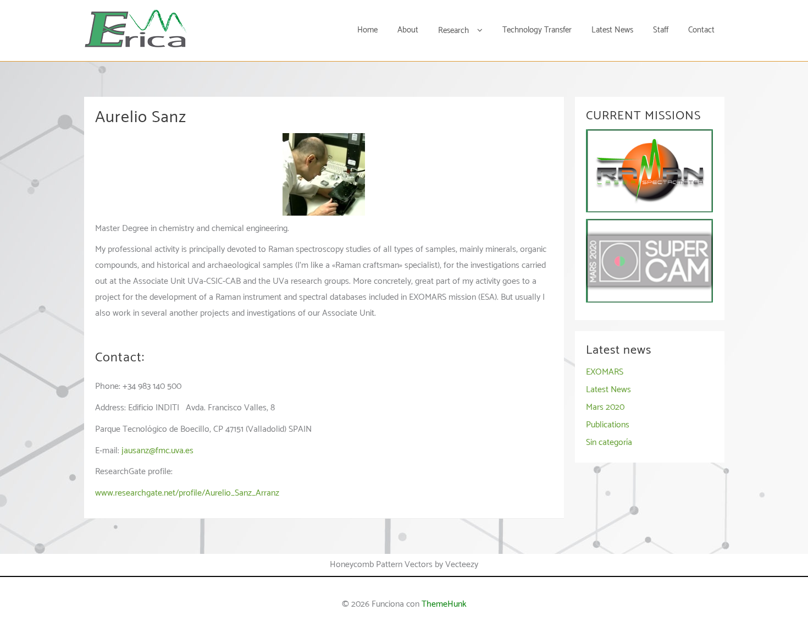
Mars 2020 (605, 407)
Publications (607, 424)
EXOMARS (604, 372)
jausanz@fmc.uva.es (157, 450)
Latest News (608, 389)
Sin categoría (609, 442)
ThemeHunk (444, 604)
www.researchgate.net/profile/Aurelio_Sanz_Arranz (187, 493)
